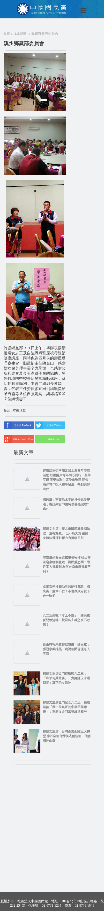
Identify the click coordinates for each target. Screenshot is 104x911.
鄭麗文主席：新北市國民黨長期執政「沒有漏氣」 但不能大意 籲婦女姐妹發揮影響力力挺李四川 (66, 533)
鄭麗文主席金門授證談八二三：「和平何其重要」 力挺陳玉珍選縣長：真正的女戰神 (66, 678)
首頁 (7, 34)
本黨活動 (20, 34)
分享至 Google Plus (23, 439)
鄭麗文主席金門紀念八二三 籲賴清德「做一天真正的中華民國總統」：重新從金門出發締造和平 (66, 707)
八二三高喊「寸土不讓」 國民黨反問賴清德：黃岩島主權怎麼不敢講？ (66, 620)
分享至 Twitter (53, 425)
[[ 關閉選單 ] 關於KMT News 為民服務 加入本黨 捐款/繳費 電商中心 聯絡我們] (71, 5)
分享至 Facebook (22, 425)
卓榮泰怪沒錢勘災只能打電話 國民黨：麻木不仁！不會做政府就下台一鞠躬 (66, 591)
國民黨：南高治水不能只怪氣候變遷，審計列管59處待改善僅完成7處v (66, 504)
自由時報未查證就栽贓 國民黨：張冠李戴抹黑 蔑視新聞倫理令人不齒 (66, 649)
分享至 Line (54, 439)
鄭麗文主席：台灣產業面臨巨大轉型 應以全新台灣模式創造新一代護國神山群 (67, 736)
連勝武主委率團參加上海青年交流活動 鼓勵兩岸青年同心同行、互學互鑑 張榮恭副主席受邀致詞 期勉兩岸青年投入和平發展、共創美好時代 (67, 480)
